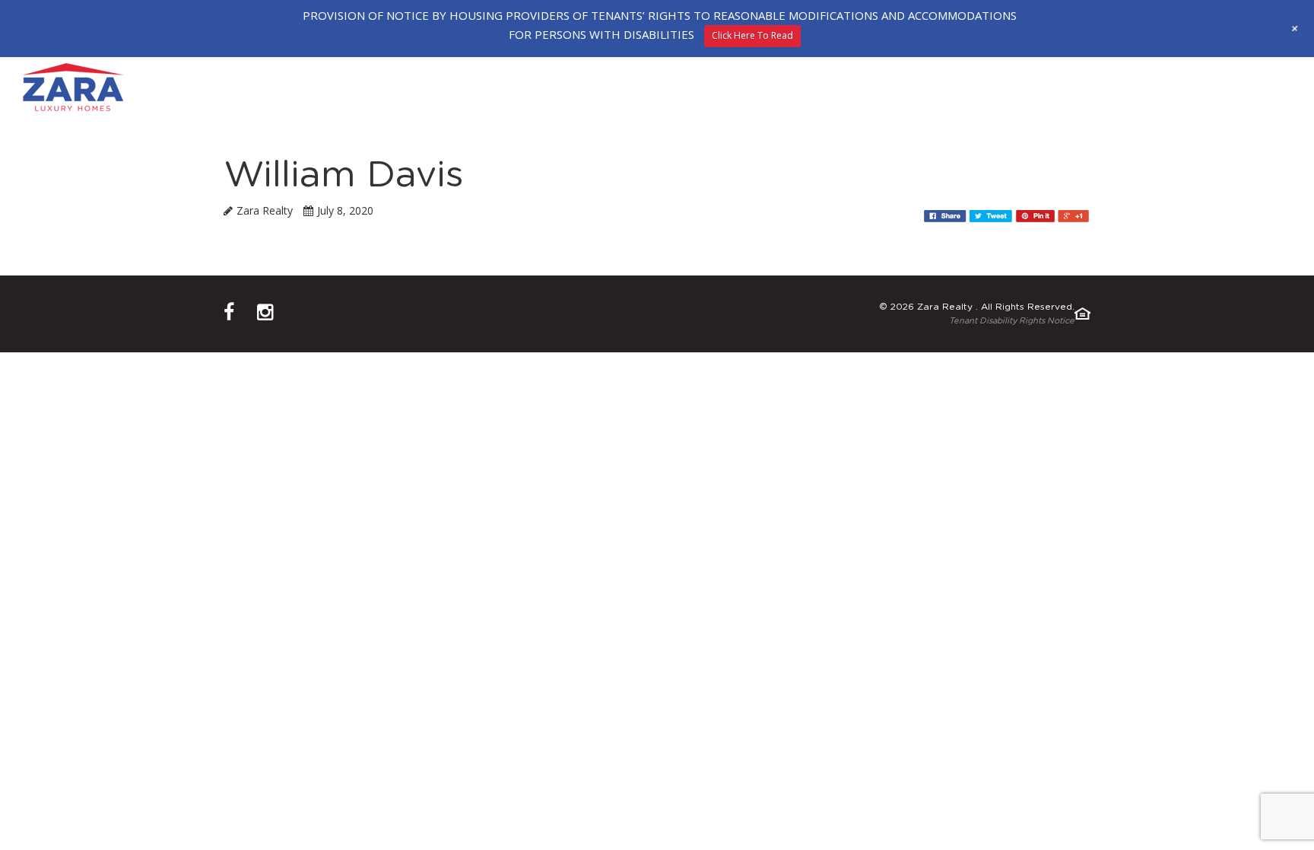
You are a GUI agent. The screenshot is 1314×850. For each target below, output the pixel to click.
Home (380, 87)
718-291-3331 (1257, 86)
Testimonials (830, 87)
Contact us (986, 87)
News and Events (1098, 87)
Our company (461, 87)
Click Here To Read (752, 35)
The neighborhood (586, 87)
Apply (911, 87)
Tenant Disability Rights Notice (1011, 321)
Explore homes (718, 87)
